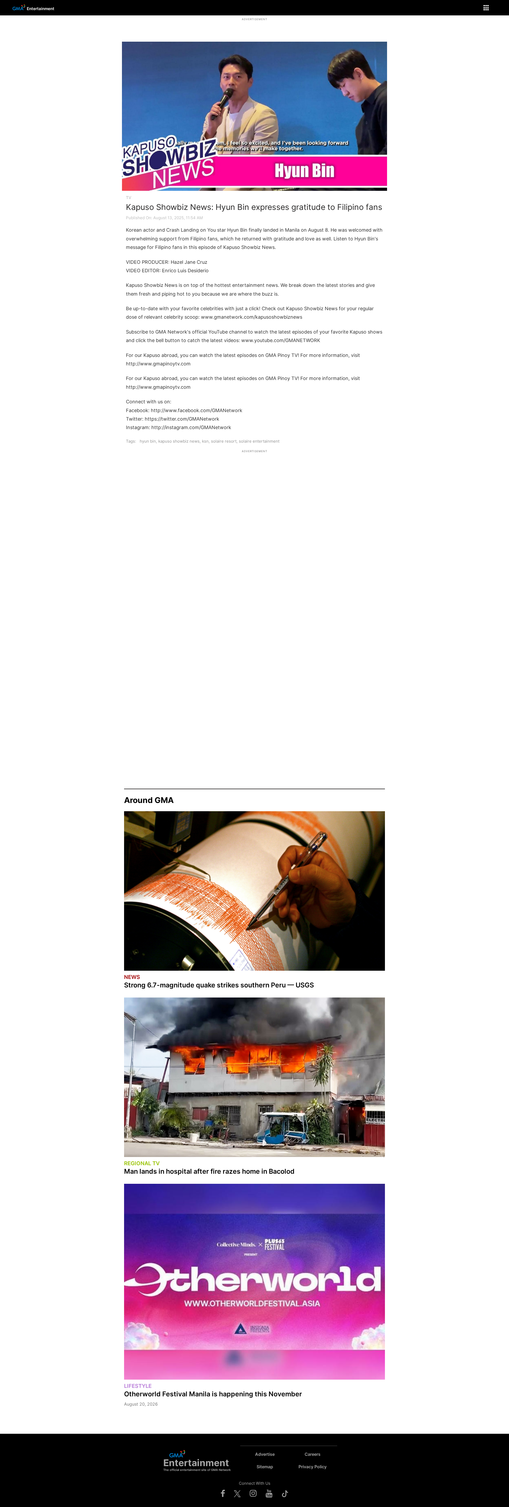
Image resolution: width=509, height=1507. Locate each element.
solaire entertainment (259, 441)
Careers (313, 1454)
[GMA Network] (18, 11)
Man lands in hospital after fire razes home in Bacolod (209, 1171)
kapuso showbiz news (179, 441)
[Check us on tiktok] (285, 1493)
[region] (254, 27)
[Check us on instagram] (253, 1493)
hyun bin (148, 441)
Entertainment (40, 8)
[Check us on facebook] (223, 1493)
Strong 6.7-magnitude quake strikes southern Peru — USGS (219, 985)
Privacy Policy (313, 1466)
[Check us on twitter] (237, 1493)
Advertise (265, 1454)
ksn (205, 441)
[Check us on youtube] (269, 1493)
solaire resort (223, 441)
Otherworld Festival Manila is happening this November (213, 1394)
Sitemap (265, 1466)
